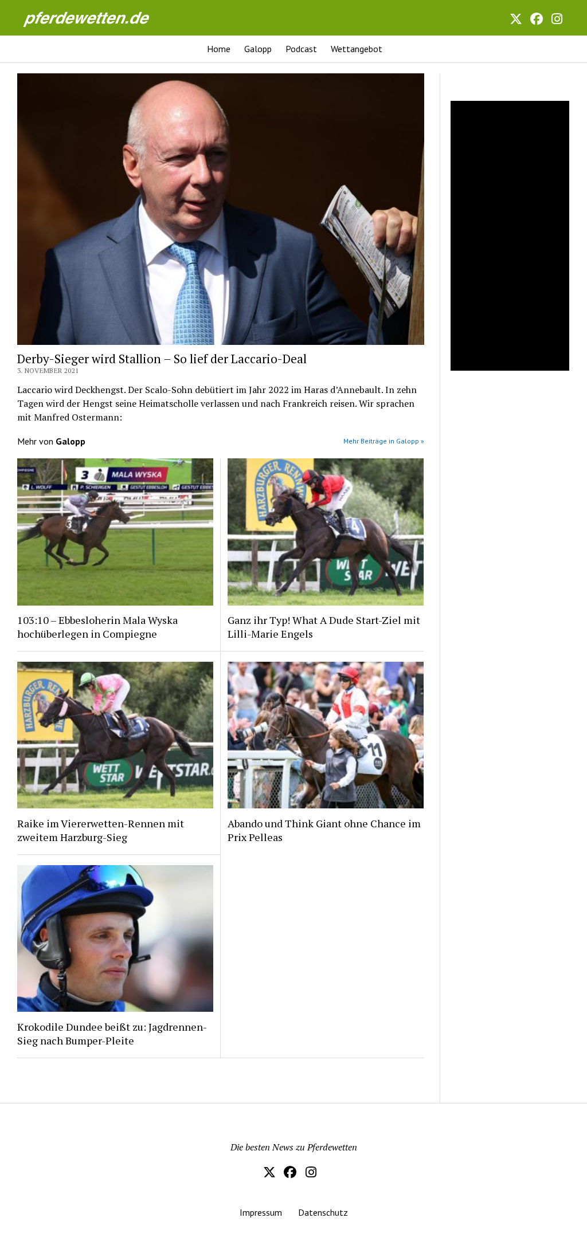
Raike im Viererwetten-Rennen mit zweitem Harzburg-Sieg (100, 830)
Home (218, 48)
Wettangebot (356, 48)
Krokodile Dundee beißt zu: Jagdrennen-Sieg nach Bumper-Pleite (112, 1033)
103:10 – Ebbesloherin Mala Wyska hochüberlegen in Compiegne (97, 627)
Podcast (301, 48)
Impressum (261, 1212)
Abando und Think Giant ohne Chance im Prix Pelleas (324, 830)
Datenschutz (323, 1212)
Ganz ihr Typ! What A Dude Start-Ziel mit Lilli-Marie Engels (324, 627)
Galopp (258, 48)
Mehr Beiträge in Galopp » (383, 441)
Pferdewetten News (98, 17)
